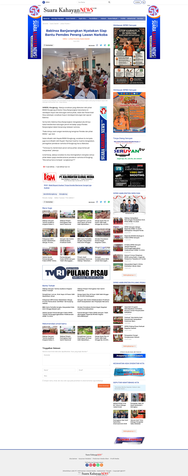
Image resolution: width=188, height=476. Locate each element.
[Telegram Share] (104, 45)
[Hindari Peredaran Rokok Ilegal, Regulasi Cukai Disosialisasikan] (102, 233)
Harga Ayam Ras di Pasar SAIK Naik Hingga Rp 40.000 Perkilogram (102, 222)
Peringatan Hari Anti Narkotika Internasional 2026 (120, 422)
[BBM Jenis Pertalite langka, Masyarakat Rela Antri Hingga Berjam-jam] (85, 233)
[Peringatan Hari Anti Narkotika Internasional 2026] (120, 414)
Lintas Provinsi (74, 39)
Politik (123, 18)
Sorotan (140, 18)
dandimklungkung (50, 194)
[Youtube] (94, 465)
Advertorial (131, 18)
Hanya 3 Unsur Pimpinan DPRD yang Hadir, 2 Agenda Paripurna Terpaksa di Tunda (135, 257)
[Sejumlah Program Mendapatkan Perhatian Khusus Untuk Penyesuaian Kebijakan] (118, 309)
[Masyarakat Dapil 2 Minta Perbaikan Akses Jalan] (118, 267)
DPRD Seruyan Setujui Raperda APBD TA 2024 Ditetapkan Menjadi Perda (133, 228)
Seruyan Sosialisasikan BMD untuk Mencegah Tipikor (102, 259)
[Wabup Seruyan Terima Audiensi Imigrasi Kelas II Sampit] (50, 214)
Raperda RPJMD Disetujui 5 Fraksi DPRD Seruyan (134, 237)
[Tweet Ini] (100, 45)
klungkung (63, 194)
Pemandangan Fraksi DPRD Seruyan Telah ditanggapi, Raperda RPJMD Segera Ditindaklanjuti (67, 259)
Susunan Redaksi (85, 459)
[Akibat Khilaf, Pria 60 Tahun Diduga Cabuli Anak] (120, 397)
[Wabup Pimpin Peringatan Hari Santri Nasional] (67, 214)
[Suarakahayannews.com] (69, 10)
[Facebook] (87, 465)
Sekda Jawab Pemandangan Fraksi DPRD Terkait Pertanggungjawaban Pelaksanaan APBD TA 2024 (50, 259)
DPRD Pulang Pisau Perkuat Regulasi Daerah (134, 327)
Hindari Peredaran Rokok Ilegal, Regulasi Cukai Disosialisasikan (101, 240)
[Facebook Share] (97, 45)
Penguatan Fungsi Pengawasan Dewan (131, 336)
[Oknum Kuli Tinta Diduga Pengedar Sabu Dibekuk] (138, 414)
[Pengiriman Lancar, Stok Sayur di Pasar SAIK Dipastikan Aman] (85, 214)
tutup (39, 5)
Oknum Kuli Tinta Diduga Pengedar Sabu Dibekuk (137, 422)
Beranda (46, 18)
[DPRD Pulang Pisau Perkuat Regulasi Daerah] (118, 329)
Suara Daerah (70, 18)
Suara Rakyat (112, 18)
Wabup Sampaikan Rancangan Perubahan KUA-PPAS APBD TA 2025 (134, 219)
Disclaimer (73, 459)
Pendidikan (93, 18)
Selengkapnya (128, 275)
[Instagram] (90, 465)
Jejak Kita (82, 18)
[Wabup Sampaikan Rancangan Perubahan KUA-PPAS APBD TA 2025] (118, 221)
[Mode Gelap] (144, 2)
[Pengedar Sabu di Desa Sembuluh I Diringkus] (138, 397)
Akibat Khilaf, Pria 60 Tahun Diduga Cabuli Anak (119, 405)
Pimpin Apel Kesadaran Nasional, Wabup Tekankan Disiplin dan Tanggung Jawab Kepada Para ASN (84, 259)
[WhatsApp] (97, 465)
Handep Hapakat (57, 18)
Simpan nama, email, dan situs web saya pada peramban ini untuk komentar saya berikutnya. (73, 381)
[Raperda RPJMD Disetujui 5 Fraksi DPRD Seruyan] (118, 238)
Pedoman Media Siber (101, 459)
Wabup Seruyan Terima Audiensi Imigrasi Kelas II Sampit (48, 222)
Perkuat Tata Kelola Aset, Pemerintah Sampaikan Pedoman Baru (133, 319)
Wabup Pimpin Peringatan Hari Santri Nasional (65, 222)
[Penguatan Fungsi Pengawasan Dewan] (118, 338)
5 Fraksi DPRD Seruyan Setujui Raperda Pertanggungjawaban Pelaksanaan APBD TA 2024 (134, 247)
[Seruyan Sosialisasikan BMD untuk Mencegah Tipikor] (102, 251)
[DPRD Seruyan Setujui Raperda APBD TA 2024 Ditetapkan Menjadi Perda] (118, 229)
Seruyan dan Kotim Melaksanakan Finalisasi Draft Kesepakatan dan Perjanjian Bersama (67, 240)
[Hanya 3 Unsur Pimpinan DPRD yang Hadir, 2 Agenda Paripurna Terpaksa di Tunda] (118, 258)
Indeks (137, 2)
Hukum (103, 18)
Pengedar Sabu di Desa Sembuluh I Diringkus (137, 405)
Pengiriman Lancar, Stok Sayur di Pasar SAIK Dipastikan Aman (84, 222)
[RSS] (101, 465)
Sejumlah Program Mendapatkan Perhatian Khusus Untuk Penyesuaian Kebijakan (134, 309)
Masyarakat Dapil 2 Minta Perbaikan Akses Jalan (133, 265)
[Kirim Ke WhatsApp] (108, 45)
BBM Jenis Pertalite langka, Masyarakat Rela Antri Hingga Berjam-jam (84, 240)
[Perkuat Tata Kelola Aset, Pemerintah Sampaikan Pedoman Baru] (118, 320)
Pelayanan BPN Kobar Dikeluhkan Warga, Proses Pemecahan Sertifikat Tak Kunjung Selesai (48, 240)
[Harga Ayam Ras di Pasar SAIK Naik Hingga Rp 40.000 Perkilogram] (102, 214)
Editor (65, 39)
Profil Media (114, 459)
